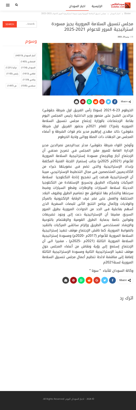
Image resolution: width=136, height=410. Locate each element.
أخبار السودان (25, 56)
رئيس (12, 74)
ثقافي (29, 74)
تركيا (11, 68)
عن (12, 86)
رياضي (29, 80)
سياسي (28, 86)
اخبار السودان (77, 6)
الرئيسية (97, 6)
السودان (28, 68)
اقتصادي (28, 62)
